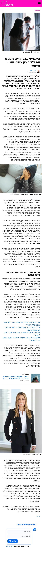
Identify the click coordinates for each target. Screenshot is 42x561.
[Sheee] (8, 3)
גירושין (38, 516)
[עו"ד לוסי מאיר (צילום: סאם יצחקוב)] (21, 422)
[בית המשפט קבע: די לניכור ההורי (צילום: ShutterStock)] (21, 180)
